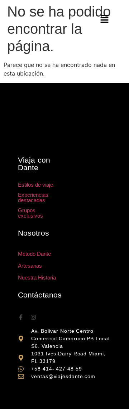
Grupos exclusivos (30, 213)
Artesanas (30, 266)
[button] (104, 19)
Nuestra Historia (37, 277)
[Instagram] (33, 317)
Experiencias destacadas (33, 197)
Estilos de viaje (35, 185)
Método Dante (34, 254)
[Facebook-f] (21, 317)
